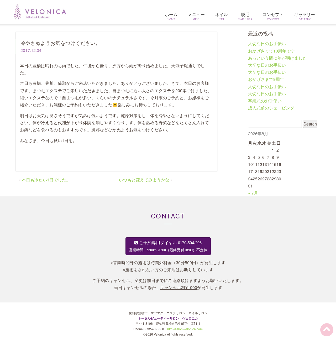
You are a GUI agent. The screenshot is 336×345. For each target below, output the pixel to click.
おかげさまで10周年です (271, 51)
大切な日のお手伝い (267, 43)
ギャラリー (304, 16)
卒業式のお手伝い (265, 101)
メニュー (196, 16)
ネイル (221, 16)
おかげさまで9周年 (266, 79)
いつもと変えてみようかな (144, 180)
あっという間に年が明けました (277, 58)
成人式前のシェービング (271, 108)
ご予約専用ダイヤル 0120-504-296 (168, 246)
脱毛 (245, 16)
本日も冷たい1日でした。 (46, 180)
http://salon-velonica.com (185, 329)
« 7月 (253, 193)
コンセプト (273, 16)
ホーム (171, 16)
